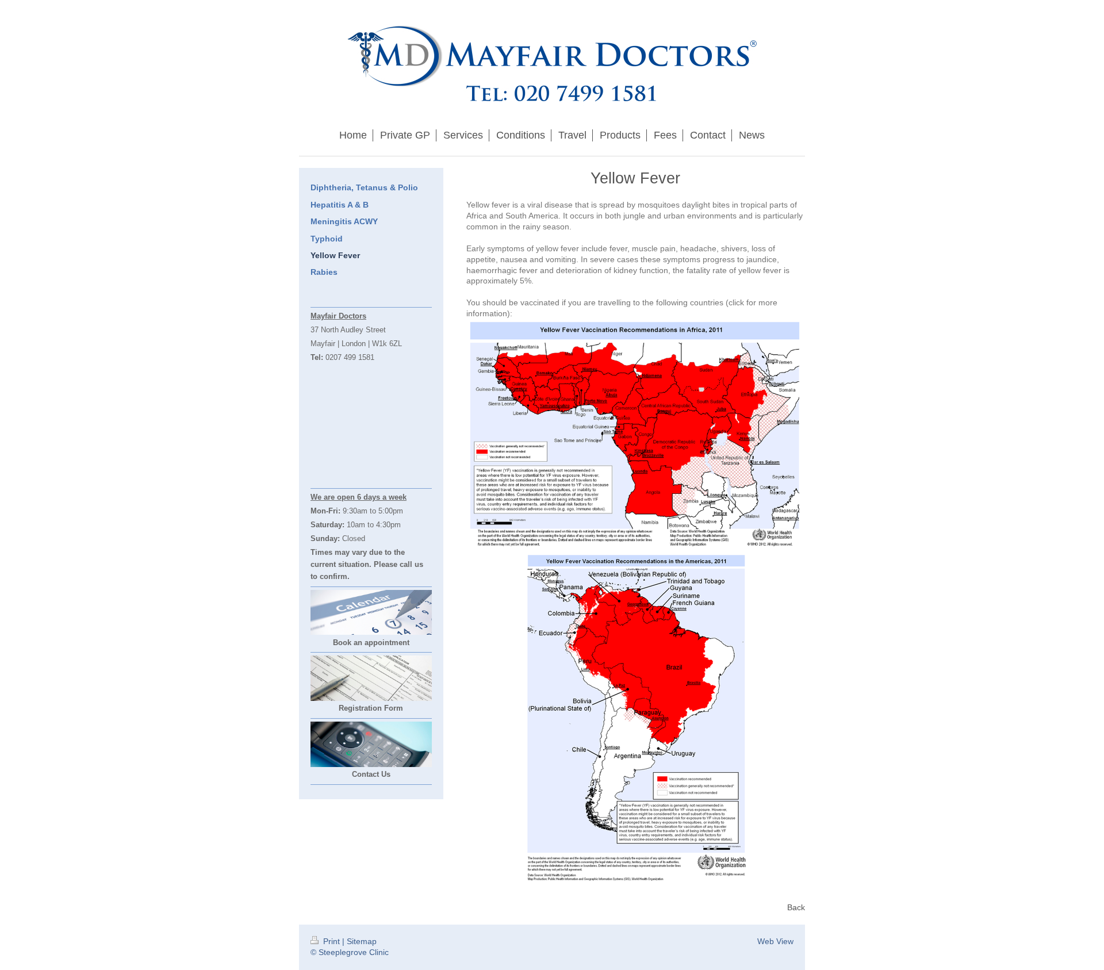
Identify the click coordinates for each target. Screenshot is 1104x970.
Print (331, 941)
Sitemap (362, 941)
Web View (775, 941)
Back (796, 907)
